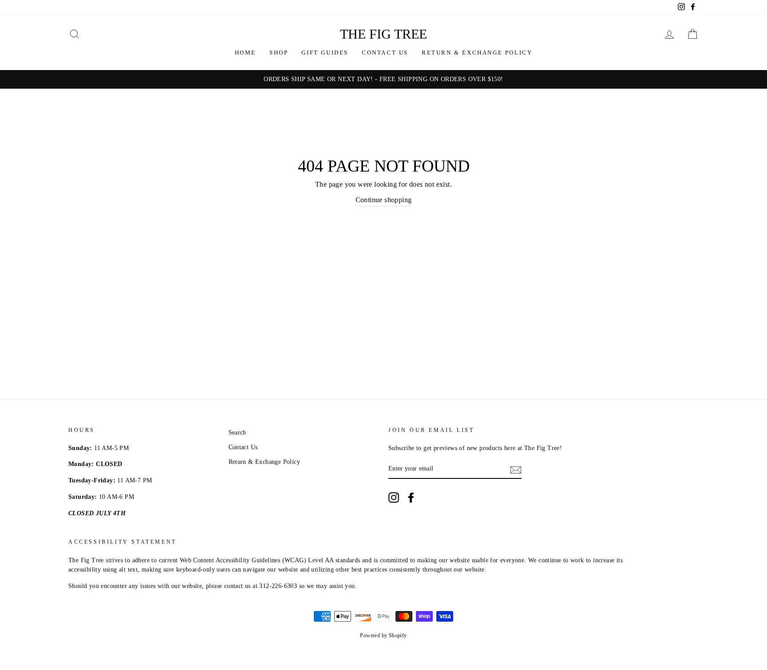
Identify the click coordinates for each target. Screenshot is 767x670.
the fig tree (383, 34)
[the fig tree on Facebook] (411, 497)
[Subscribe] (516, 469)
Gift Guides (324, 52)
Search (237, 432)
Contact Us (385, 52)
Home (245, 52)
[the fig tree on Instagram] (393, 497)
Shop (278, 52)
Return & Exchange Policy (477, 52)
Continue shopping (384, 200)
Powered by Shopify (383, 635)
